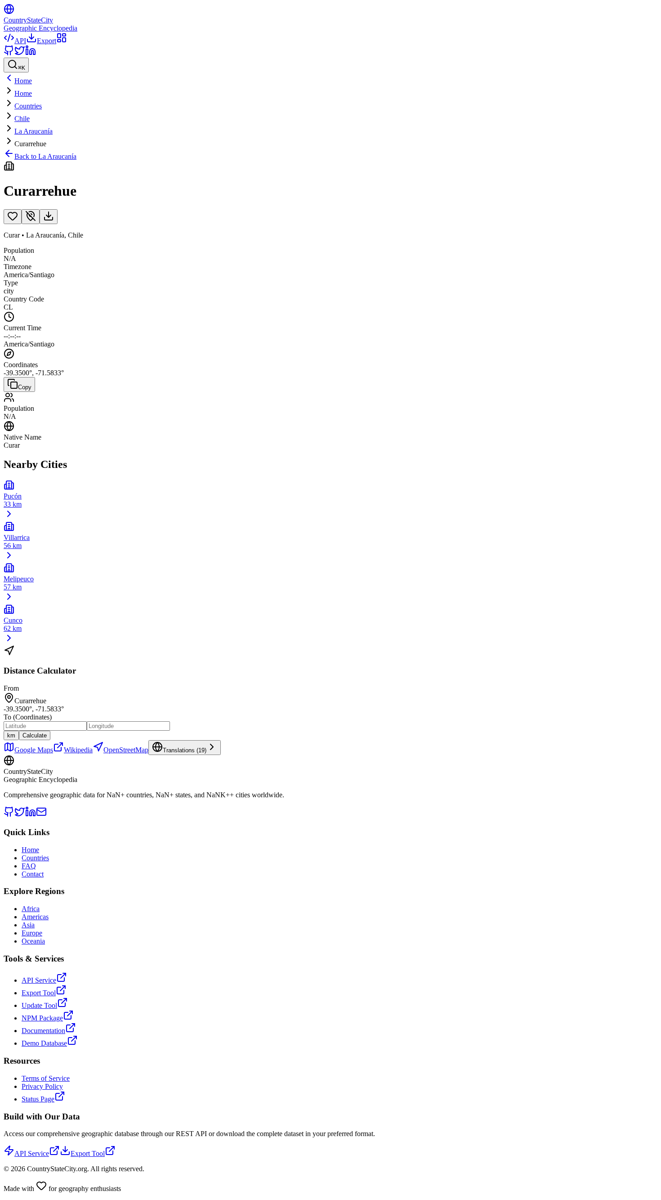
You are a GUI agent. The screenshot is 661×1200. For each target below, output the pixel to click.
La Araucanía (33, 131)
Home (23, 93)
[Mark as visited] (31, 216)
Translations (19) (184, 750)
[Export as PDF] (49, 216)
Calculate (34, 735)
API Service (39, 980)
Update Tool (39, 1005)
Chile (22, 118)
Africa (31, 908)
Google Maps (33, 750)
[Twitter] (19, 53)
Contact (33, 874)
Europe (32, 933)
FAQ (29, 866)
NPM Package (42, 1018)
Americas (35, 917)
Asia (28, 925)
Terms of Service (46, 1078)
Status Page (38, 1099)
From (11, 688)
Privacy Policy (42, 1086)
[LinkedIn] (30, 53)
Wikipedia (78, 750)
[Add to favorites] (13, 216)
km (11, 735)
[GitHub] (9, 53)
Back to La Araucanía (45, 156)
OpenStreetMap (125, 750)
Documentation (43, 1030)
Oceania (33, 941)
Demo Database (44, 1043)
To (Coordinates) (28, 717)
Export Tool (39, 993)
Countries (28, 106)
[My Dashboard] (61, 41)
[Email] (41, 814)
